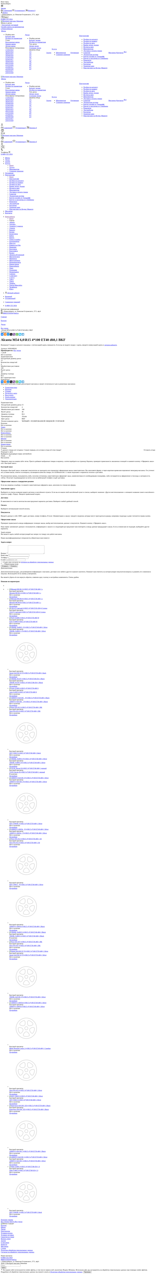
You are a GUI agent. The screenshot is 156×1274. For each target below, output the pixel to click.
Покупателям (14, 179)
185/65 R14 (9, 52)
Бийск (11, 236)
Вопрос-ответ (6, 1239)
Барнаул (12, 230)
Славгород (13, 276)
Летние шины (10, 46)
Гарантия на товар (7, 1237)
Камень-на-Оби (15, 245)
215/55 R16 (9, 65)
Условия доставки (7, 1235)
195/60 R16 (9, 55)
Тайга (11, 279)
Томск (11, 281)
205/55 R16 (9, 63)
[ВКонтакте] (2, 334)
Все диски (17, 350)
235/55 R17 (9, 71)
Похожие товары (7, 1220)
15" (30, 55)
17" (30, 59)
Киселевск (13, 249)
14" (30, 54)
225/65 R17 (9, 59)
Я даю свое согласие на (28, 562)
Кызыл (11, 253)
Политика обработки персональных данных (17, 1250)
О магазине (5, 1243)
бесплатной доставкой (10, 25)
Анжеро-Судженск (16, 226)
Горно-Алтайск (14, 239)
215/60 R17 (9, 67)
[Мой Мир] (8, 334)
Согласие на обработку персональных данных (17, 1252)
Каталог (4, 1225)
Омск (11, 268)
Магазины (4, 1246)
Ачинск (12, 228)
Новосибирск (14, 266)
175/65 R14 (9, 50)
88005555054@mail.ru (11, 313)
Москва (3, 438)
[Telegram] (23, 334)
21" (30, 67)
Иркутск (12, 243)
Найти (4, 1267)
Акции (3, 1241)
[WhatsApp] (17, 334)
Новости (4, 1244)
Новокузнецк (14, 264)
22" (30, 69)
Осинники (13, 270)
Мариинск (13, 258)
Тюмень (12, 283)
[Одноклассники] (5, 334)
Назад (11, 165)
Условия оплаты (7, 1233)
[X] (11, 334)
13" (30, 52)
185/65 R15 (9, 54)
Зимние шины (10, 44)
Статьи (3, 1248)
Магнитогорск (14, 257)
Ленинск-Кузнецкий (16, 255)
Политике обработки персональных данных (66, 1272)
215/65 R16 (9, 57)
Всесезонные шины (12, 42)
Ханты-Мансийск (15, 285)
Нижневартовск (15, 262)
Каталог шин (10, 36)
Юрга (11, 289)
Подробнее (13, 597)
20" (30, 65)
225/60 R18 (9, 69)
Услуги (11, 167)
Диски (3, 1229)
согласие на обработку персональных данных (37, 562)
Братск (11, 238)
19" (30, 63)
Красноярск (13, 251)
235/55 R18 (9, 73)
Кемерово (12, 247)
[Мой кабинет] (2, 125)
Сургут (12, 278)
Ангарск (12, 224)
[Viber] (14, 334)
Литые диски (34, 46)
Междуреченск (14, 260)
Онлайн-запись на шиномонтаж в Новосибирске (12, 28)
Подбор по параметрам (13, 38)
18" (30, 61)
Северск (12, 274)
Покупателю (5, 1231)
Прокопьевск (14, 272)
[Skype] (20, 334)
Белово (11, 232)
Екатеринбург (14, 241)
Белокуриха (13, 234)
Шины (3, 1227)
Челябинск (13, 287)
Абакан (12, 222)
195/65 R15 (9, 61)
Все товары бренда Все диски (11, 1222)
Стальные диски (35, 48)
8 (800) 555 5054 (7, 19)
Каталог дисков (34, 40)
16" (30, 57)
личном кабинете (110, 345)
